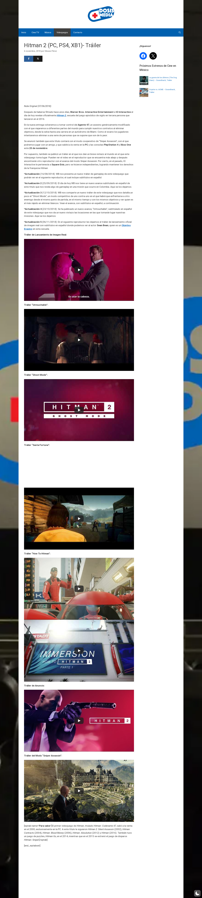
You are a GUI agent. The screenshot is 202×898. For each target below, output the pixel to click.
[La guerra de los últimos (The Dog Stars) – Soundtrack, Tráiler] (143, 84)
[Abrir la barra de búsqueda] (179, 32)
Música (48, 32)
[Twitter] (37, 59)
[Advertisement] (79, 83)
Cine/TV (35, 32)
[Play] (79, 270)
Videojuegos (62, 32)
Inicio (23, 32)
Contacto (77, 32)
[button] (197, 893)
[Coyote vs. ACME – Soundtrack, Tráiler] (143, 96)
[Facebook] (28, 59)
